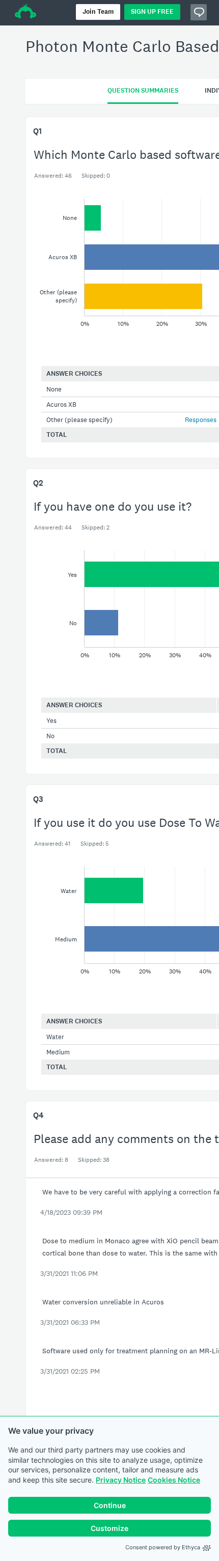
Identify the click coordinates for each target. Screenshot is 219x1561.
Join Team (98, 11)
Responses (200, 419)
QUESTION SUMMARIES (142, 90)
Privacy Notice (121, 1479)
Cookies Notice (174, 1479)
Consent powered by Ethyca (162, 1547)
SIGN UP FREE (152, 11)
